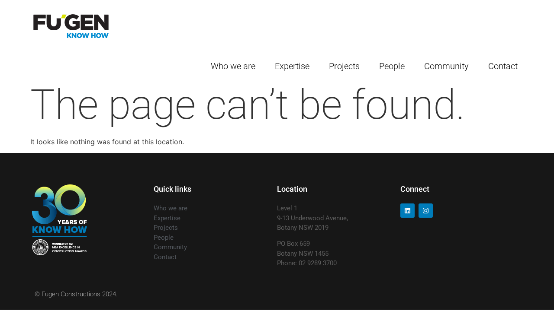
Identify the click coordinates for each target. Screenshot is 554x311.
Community (446, 66)
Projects (344, 66)
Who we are (233, 66)
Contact (503, 66)
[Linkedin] (407, 210)
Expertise (292, 66)
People (392, 66)
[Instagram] (426, 210)
